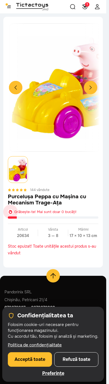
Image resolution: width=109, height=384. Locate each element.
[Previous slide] (15, 87)
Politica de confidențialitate (35, 345)
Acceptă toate (30, 359)
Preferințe (53, 373)
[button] (72, 6)
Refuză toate (76, 359)
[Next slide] (90, 87)
